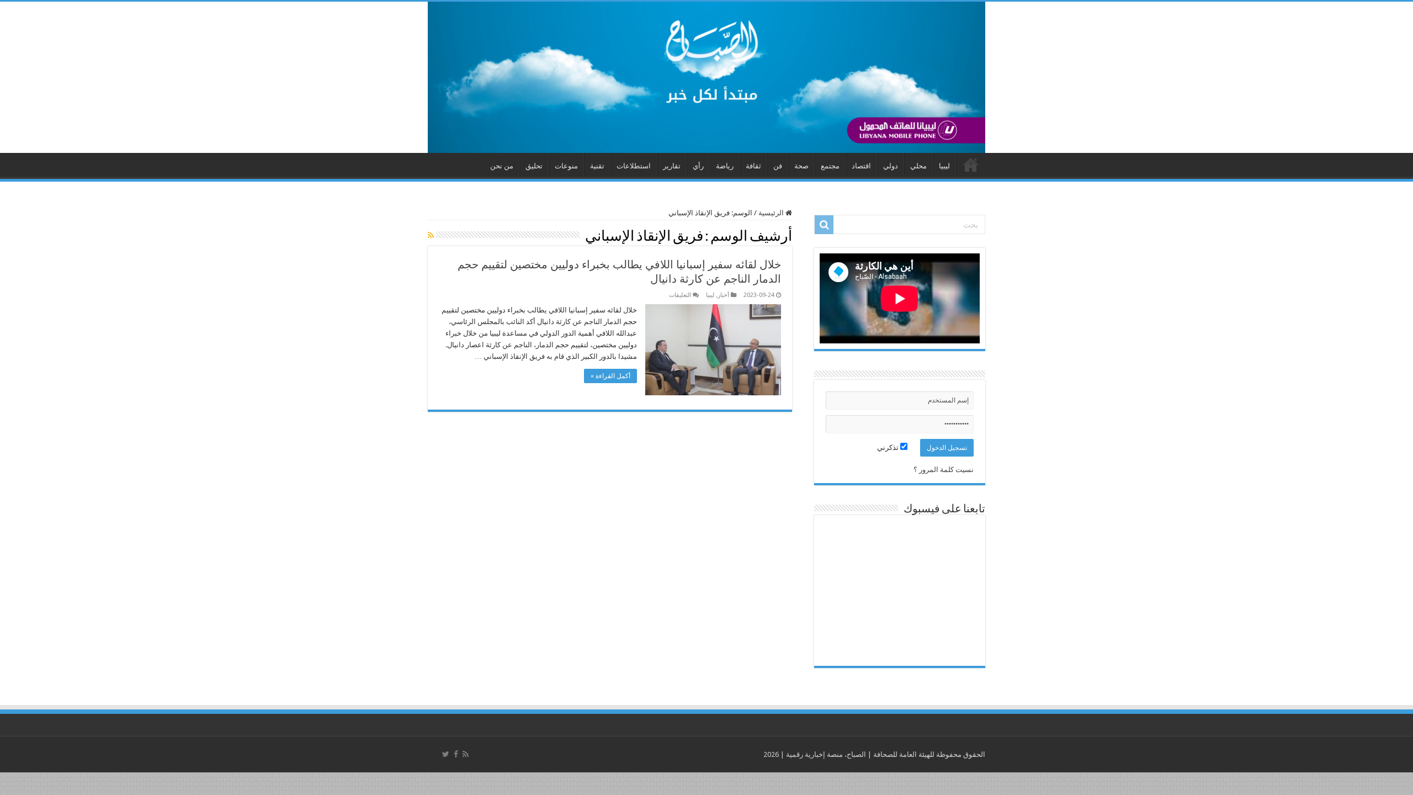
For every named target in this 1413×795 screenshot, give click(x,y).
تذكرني (888, 447)
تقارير (672, 166)
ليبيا (944, 166)
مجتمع (830, 166)
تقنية (597, 166)
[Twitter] (445, 754)
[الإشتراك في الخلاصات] (431, 235)
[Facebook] (456, 754)
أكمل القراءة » (610, 376)
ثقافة (753, 166)
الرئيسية (771, 213)
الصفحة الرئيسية (971, 164)
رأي (698, 166)
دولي (890, 166)
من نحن (501, 166)
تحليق (534, 166)
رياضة (725, 166)
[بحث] (824, 224)
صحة (801, 166)
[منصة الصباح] (706, 77)
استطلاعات (634, 166)
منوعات (566, 166)
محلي (918, 166)
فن (777, 166)
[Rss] (465, 754)
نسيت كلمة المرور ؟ (943, 469)
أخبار (723, 295)
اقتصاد (861, 166)
